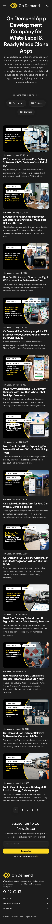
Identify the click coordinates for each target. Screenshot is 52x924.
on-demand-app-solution (19, 191)
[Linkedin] (19, 891)
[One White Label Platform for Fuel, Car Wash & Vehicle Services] (26, 483)
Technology (29, 247)
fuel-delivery (13, 129)
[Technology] (16, 103)
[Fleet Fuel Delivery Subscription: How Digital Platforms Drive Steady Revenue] (26, 597)
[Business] (37, 103)
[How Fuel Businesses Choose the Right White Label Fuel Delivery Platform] (26, 256)
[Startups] (26, 112)
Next (37, 810)
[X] (9, 891)
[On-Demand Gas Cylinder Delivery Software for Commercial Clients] (26, 712)
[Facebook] (4, 891)
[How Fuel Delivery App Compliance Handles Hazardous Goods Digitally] (26, 655)
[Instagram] (14, 891)
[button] (4, 5)
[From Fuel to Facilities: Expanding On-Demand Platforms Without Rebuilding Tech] (26, 425)
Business (28, 129)
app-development (32, 301)
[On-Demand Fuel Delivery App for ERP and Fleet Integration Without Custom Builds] (26, 537)
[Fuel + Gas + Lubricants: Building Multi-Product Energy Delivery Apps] (26, 766)
